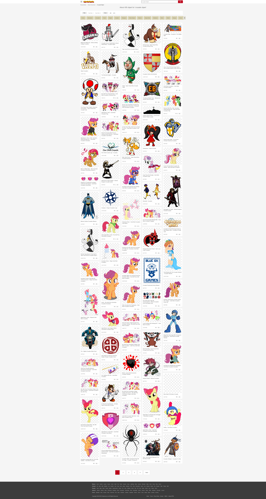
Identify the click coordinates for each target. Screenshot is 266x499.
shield (168, 18)
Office (150, 490)
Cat (109, 486)
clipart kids (147, 18)
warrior (140, 18)
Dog (118, 486)
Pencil (118, 490)
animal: (94, 486)
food (104, 18)
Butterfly (105, 486)
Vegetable (131, 492)
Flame (121, 484)
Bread (149, 492)
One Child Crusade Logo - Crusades (109, 152)
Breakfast (97, 492)
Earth (115, 484)
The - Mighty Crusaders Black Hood (88, 351)
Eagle (124, 486)
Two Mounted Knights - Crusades (108, 75)
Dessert (104, 492)
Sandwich (122, 492)
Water (147, 484)
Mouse (152, 486)
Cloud (154, 484)
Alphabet (154, 490)
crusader (98, 18)
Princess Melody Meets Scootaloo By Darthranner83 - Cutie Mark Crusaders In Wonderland (110, 452)
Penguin (157, 486)
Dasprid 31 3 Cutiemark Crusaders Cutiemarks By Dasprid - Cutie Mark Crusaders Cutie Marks (88, 184)
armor (180, 18)
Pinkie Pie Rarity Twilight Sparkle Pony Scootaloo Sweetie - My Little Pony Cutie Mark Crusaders (131, 324)
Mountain (143, 484)
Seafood (126, 492)
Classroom (110, 490)
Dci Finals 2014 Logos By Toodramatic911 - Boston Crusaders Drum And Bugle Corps (151, 302)
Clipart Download (91, 4)
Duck (121, 486)
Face (149, 488)
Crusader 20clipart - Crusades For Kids (172, 458)
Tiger (161, 486)
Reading (114, 490)
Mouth (146, 488)
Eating (145, 492)
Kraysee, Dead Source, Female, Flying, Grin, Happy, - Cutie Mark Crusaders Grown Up (172, 301)
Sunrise (139, 484)
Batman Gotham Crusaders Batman (88, 221)
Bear (100, 486)
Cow (115, 486)
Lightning (132, 484)
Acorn (98, 484)
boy (140, 488)
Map (131, 490)
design (174, 18)
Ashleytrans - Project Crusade (149, 148)
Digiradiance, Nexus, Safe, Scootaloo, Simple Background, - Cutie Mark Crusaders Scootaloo (89, 139)
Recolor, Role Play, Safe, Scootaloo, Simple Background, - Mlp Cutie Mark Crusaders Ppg (172, 109)
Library (139, 490)
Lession (162, 490)
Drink (108, 492)
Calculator (158, 490)
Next (146, 472)
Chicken (112, 486)
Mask (98, 488)
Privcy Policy (156, 496)
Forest (160, 484)
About (148, 496)
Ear (123, 488)
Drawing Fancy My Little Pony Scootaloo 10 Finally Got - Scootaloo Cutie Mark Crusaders (131, 249)
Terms (151, 496)
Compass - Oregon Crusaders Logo (109, 207)
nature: (94, 484)
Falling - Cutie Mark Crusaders (170, 427)
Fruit (116, 492)
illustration (90, 18)
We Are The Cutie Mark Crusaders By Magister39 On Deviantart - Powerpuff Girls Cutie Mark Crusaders (130, 106)
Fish (131, 486)
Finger (152, 488)
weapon (124, 18)
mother (110, 488)
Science (143, 490)
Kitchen (135, 492)
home (132, 488)
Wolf (168, 486)
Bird (102, 486)
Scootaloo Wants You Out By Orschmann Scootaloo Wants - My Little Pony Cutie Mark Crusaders (131, 277)
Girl (137, 488)
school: (94, 490)
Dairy (101, 492)
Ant (97, 486)
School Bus (127, 490)
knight (110, 18)
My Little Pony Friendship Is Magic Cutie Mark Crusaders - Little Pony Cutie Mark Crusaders (131, 346)
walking (128, 488)
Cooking (152, 492)
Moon (136, 484)
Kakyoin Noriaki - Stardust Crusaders (151, 378)
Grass (128, 484)
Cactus (108, 484)
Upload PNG (171, 496)
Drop (157, 484)
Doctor (120, 488)
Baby (101, 488)
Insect (142, 486)
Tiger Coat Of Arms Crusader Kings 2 (130, 49)
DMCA (166, 496)
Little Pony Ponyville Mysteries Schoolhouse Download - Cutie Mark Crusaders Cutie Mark (89, 370)
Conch (112, 484)
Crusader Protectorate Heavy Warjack (151, 285)
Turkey (164, 486)
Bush (151, 484)
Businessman (115, 488)
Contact (161, 496)
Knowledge (135, 490)
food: (93, 492)
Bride (104, 488)
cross (83, 18)
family (107, 488)
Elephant (127, 486)
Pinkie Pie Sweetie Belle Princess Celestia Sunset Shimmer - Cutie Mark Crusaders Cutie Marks (109, 134)
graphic (117, 18)
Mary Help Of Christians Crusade (171, 394)
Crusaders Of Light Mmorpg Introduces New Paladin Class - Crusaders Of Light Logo (172, 230)
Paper (147, 490)
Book (106, 490)
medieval (155, 18)
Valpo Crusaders (84, 71)
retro (162, 18)
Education (122, 490)
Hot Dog (156, 492)
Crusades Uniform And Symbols (150, 74)
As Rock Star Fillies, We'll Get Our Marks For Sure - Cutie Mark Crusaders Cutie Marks (131, 128)
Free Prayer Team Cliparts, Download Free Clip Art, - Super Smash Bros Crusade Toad (89, 108)
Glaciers (124, 484)
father (143, 488)
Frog (134, 486)
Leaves (105, 484)
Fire (118, 484)
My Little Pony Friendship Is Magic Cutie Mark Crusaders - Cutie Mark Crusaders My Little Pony (89, 390)
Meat (118, 492)
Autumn (101, 484)
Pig (154, 486)
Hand (156, 488)
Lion (145, 486)
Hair (135, 488)
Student (98, 490)
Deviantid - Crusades (147, 201)
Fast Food (112, 492)
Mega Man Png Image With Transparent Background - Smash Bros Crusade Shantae (172, 336)
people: (94, 488)
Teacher (102, 490)
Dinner (139, 492)
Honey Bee (138, 486)
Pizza (142, 492)
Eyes (125, 488)
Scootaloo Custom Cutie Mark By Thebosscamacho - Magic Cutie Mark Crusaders (89, 280)
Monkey (148, 486)
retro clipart (132, 18)
